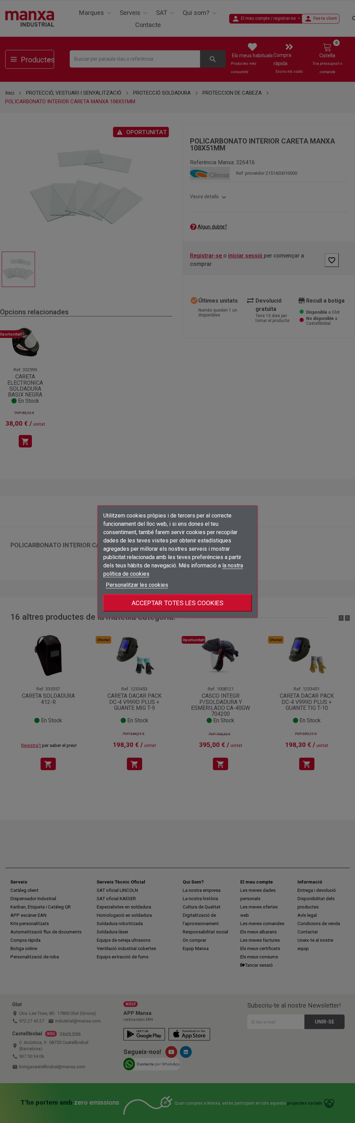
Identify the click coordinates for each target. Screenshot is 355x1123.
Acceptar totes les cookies (177, 603)
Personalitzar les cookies (137, 585)
